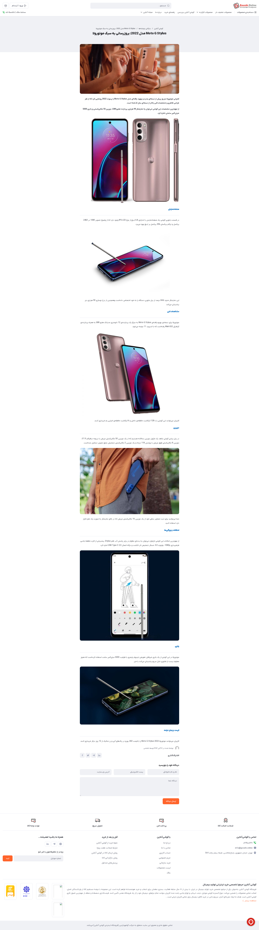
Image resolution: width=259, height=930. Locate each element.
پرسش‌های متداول (109, 863)
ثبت (7, 858)
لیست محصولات (164, 868)
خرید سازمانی (165, 863)
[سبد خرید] (6, 6)
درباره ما (167, 843)
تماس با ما (166, 848)
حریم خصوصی (165, 858)
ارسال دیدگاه (171, 801)
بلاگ (169, 873)
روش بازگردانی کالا (109, 858)
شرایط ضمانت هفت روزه (107, 848)
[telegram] (54, 844)
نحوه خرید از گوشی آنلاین (106, 843)
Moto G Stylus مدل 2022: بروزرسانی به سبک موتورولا (115, 28)
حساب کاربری (165, 853)
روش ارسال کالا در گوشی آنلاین (104, 853)
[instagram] (60, 844)
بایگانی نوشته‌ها (145, 28)
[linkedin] (47, 844)
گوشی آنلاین (158, 28)
